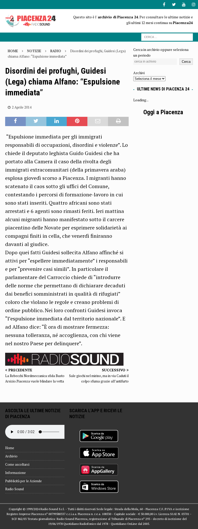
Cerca (186, 62)
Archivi (139, 72)
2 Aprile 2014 (21, 107)
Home (9, 448)
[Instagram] (193, 4)
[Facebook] (164, 4)
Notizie (34, 51)
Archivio (11, 456)
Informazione (15, 472)
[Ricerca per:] (167, 36)
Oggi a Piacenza (163, 112)
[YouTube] (183, 4)
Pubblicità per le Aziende (23, 481)
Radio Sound (14, 489)
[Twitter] (173, 4)
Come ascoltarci (17, 464)
